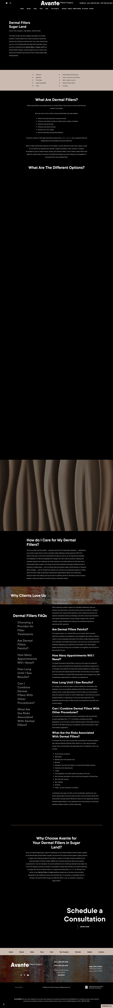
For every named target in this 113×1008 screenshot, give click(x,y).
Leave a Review (61, 972)
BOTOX (69, 719)
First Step (39, 80)
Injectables (27, 31)
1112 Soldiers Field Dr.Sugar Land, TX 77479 (95, 969)
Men (51, 952)
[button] (3, 1004)
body (23, 194)
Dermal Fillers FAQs (69, 83)
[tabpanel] (76, 612)
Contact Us (107, 1006)
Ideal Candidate (41, 83)
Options (38, 75)
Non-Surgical (18, 31)
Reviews (78, 952)
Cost (37, 86)
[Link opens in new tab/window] (21, 975)
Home (11, 31)
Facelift (72, 869)
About (11, 952)
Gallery (89, 952)
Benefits (38, 77)
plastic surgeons (66, 138)
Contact (65, 86)
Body (32, 952)
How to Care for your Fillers (71, 77)
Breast (22, 952)
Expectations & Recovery (70, 75)
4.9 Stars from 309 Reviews (61, 970)
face (13, 44)
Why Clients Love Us (69, 80)
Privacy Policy (19, 987)
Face (42, 952)
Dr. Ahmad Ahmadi (73, 318)
